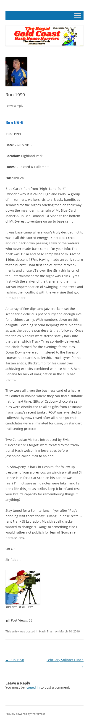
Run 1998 (14, 660)
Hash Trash (46, 631)
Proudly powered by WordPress (25, 714)
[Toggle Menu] (77, 15)
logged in (33, 687)
